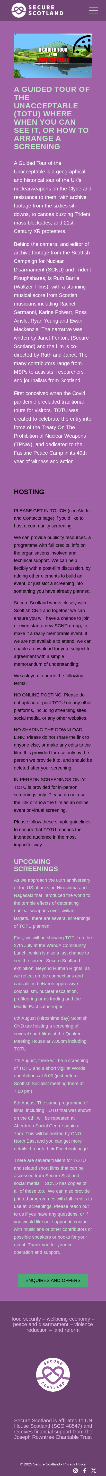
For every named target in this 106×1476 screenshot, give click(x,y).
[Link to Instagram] (75, 1469)
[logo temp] (44, 10)
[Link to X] (93, 1469)
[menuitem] (91, 10)
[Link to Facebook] (84, 1469)
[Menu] (91, 10)
